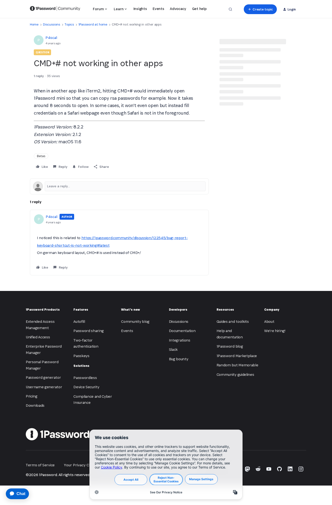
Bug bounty (178, 358)
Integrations (179, 340)
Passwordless (85, 377)
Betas (41, 156)
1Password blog (230, 346)
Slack (173, 349)
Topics (69, 24)
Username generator (44, 386)
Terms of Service (40, 465)
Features (80, 309)
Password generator (43, 377)
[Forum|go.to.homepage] (55, 9)
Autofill (79, 321)
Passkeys (81, 355)
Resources (225, 309)
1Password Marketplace (237, 355)
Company (271, 309)
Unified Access (38, 337)
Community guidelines (235, 374)
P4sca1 (51, 37)
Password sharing (88, 330)
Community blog (135, 321)
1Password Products (43, 309)
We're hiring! (274, 330)
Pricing (31, 396)
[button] (260, 9)
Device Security (86, 386)
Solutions (81, 366)
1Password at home (93, 24)
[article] (119, 242)
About (269, 321)
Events (158, 8)
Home (34, 24)
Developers (178, 309)
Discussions (51, 24)
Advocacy (178, 8)
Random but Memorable (237, 365)
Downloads (35, 405)
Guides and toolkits (233, 321)
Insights (140, 8)
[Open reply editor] (119, 186)
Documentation (182, 330)
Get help (199, 8)
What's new (130, 309)
